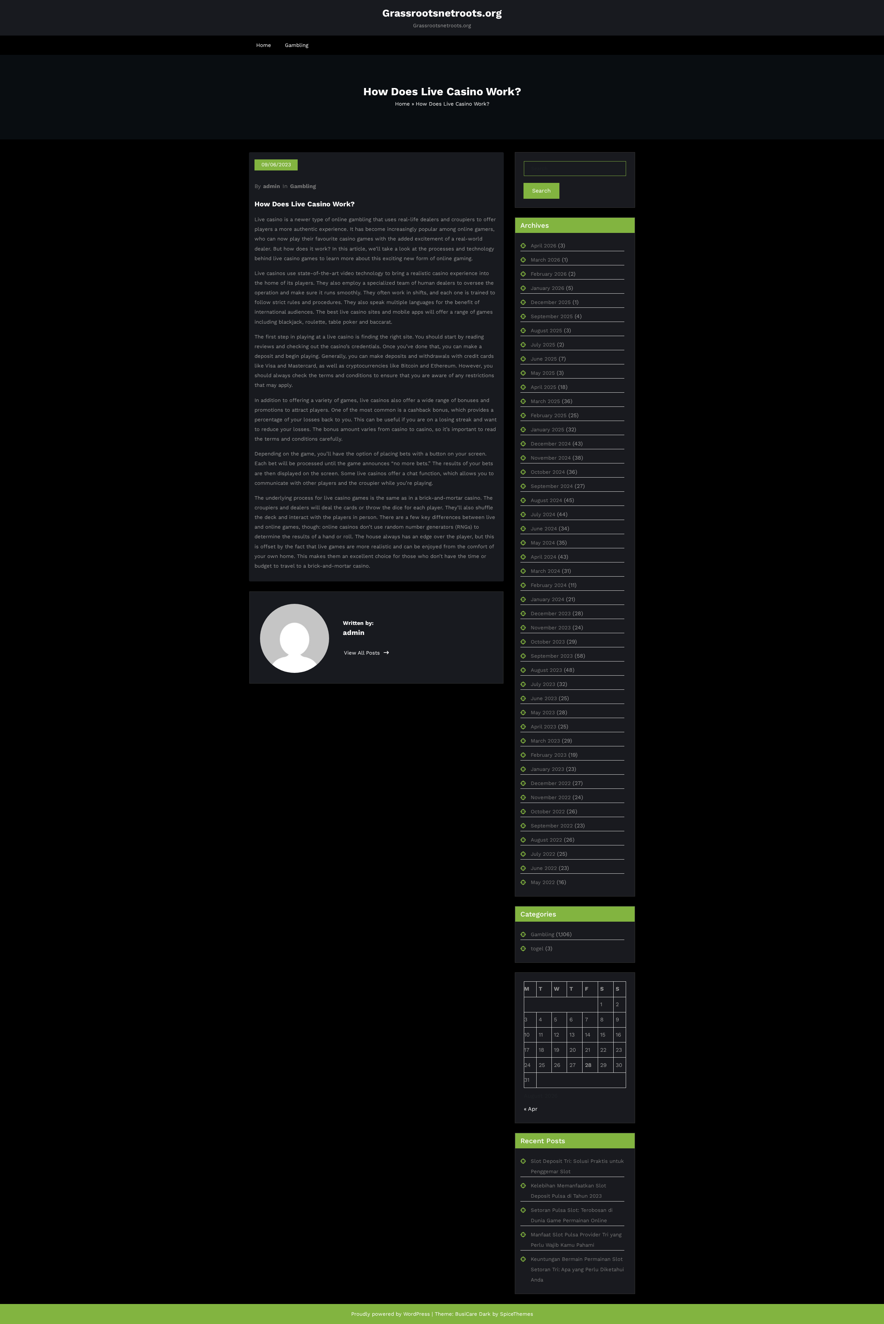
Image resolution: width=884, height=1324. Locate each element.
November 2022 (551, 797)
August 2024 (546, 500)
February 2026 (549, 274)
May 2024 (543, 543)
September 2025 (552, 316)
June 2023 (544, 698)
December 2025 (551, 302)
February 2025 (549, 415)
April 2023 (543, 727)
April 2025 (543, 387)
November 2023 (551, 628)
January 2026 (547, 288)
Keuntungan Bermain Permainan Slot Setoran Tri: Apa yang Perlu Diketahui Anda (577, 1269)
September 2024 (552, 486)
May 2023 (543, 712)
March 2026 (545, 260)
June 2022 (544, 868)
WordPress (416, 1314)
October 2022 (548, 811)
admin (271, 186)
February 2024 (549, 585)
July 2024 (543, 514)
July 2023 (543, 684)
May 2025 (543, 373)
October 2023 (548, 642)
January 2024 (547, 599)
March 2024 (545, 571)
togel (537, 948)
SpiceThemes (516, 1314)
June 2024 (544, 529)
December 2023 (551, 613)
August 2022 (546, 840)
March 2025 (545, 401)
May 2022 (543, 882)
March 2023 (545, 741)
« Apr (531, 1109)
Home (263, 45)
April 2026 (543, 246)
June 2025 (544, 359)
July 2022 (543, 854)
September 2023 (552, 656)
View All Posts (363, 653)
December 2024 (551, 444)
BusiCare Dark (473, 1314)
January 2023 (547, 769)
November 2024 (551, 458)
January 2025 (547, 429)
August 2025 (546, 330)
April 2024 (543, 557)
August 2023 (546, 670)
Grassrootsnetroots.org (442, 13)
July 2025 (543, 345)
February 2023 (549, 755)
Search (541, 190)
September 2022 (552, 826)
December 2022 (551, 783)
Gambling (296, 45)
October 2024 (548, 472)
